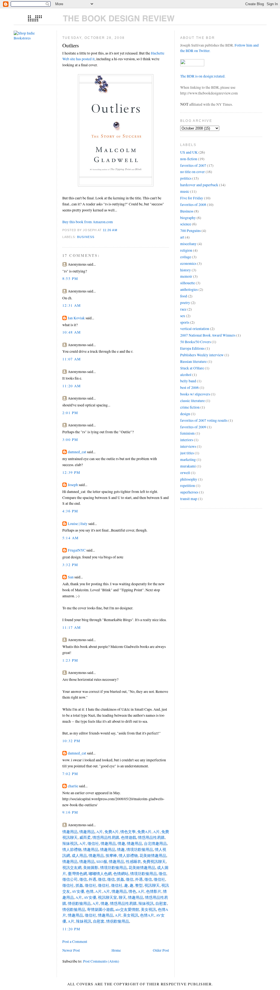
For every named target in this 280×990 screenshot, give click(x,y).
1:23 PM (70, 660)
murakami (188, 466)
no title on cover (192, 171)
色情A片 (146, 915)
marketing (188, 459)
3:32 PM (70, 564)
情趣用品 (70, 831)
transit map (188, 498)
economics (188, 263)
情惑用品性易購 (105, 837)
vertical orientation (194, 328)
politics (185, 178)
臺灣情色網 (77, 873)
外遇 (92, 879)
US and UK (189, 152)
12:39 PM (71, 472)
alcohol (185, 374)
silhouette (187, 282)
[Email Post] (118, 230)
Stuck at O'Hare (192, 368)
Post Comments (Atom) (101, 961)
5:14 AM (70, 537)
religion (186, 250)
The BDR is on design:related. (202, 76)
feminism (187, 433)
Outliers (70, 45)
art (182, 237)
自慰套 (160, 903)
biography (188, 217)
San (71, 577)
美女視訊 (148, 909)
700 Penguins (190, 230)
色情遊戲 (128, 837)
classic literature (192, 400)
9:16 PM (70, 812)
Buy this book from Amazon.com (87, 221)
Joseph (73, 484)
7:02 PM (70, 773)
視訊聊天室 (107, 897)
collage (185, 256)
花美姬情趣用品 (152, 855)
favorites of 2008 (193, 204)
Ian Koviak (76, 317)
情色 (132, 891)
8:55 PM (70, 278)
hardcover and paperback (199, 184)
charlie (73, 786)
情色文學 (127, 831)
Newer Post (71, 950)
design (185, 413)
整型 (138, 885)
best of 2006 (189, 387)
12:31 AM (71, 305)
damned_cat (77, 451)
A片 (99, 831)
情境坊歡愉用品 (139, 849)
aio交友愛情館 (127, 909)
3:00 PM (70, 439)
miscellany (188, 243)
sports (184, 322)
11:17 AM (71, 627)
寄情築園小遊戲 (100, 909)
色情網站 (120, 873)
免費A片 (111, 831)
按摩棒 (111, 855)
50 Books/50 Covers (195, 341)
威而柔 (84, 837)
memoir (186, 276)
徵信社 (93, 843)
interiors (186, 439)
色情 (89, 891)
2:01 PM (70, 412)
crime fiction (190, 407)
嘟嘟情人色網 (100, 873)
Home (116, 950)
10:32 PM (71, 740)
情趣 (121, 843)
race (183, 309)
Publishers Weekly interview (202, 354)
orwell (185, 472)
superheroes (189, 492)
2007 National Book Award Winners (207, 335)
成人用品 (79, 855)
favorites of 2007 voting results (204, 420)
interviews (188, 446)
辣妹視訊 (70, 843)
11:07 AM (71, 359)
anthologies (189, 289)
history (185, 270)
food (183, 296)
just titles (187, 452)
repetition (187, 485)
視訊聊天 (152, 885)
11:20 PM (71, 928)
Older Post (161, 950)
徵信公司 (70, 879)
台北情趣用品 (155, 843)
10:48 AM (71, 332)
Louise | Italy (78, 523)
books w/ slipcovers (195, 394)
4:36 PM (70, 511)
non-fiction (188, 158)
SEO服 (101, 861)
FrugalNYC (77, 550)
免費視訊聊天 (154, 861)
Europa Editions (192, 348)
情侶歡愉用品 (79, 903)
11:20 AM (71, 385)
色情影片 (153, 891)
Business (85, 237)
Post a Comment (74, 941)
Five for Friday (191, 198)
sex (182, 315)
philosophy (188, 479)
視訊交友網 (71, 867)
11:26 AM (110, 230)
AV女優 (77, 891)
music (184, 191)
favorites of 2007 (193, 165)
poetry (185, 302)
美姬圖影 (90, 867)
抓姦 (120, 879)
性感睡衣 (133, 861)
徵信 (162, 873)
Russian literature (193, 361)
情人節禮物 (71, 849)
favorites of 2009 (193, 426)
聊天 (122, 897)
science (185, 224)
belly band (188, 380)
